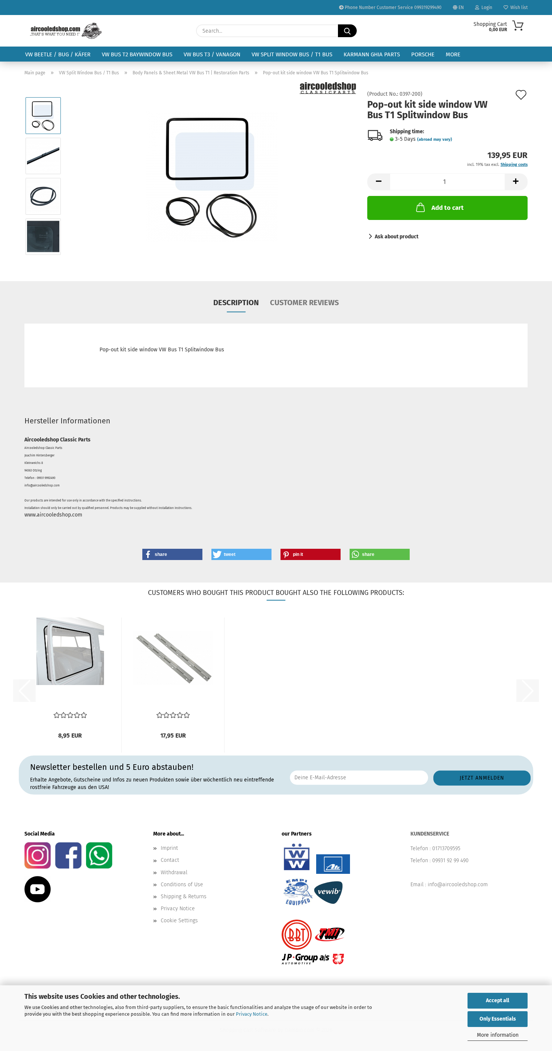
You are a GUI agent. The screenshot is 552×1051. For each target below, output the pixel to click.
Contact (170, 860)
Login (485, 7)
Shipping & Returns (184, 896)
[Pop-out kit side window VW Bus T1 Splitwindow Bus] (212, 176)
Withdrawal (174, 872)
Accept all (497, 1000)
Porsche (422, 54)
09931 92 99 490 (450, 860)
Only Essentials (498, 1019)
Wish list (518, 7)
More (453, 54)
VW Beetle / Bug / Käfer (57, 54)
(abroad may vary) (434, 139)
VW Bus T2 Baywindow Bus (137, 54)
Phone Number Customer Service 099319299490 (393, 7)
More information (498, 1035)
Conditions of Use (182, 884)
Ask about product (396, 236)
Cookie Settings (179, 920)
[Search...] (347, 30)
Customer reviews (304, 302)
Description (236, 302)
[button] (378, 181)
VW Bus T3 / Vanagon (212, 54)
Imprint (169, 848)
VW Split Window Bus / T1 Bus (292, 54)
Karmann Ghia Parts (372, 54)
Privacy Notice (251, 1014)
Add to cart (447, 208)
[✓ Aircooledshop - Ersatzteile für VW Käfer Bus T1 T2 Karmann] (65, 31)
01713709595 (446, 848)
